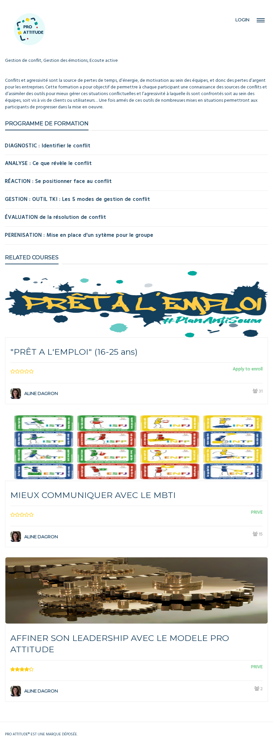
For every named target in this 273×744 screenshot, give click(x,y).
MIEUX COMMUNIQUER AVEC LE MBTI (93, 495)
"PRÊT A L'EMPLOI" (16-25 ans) (73, 352)
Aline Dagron (41, 393)
